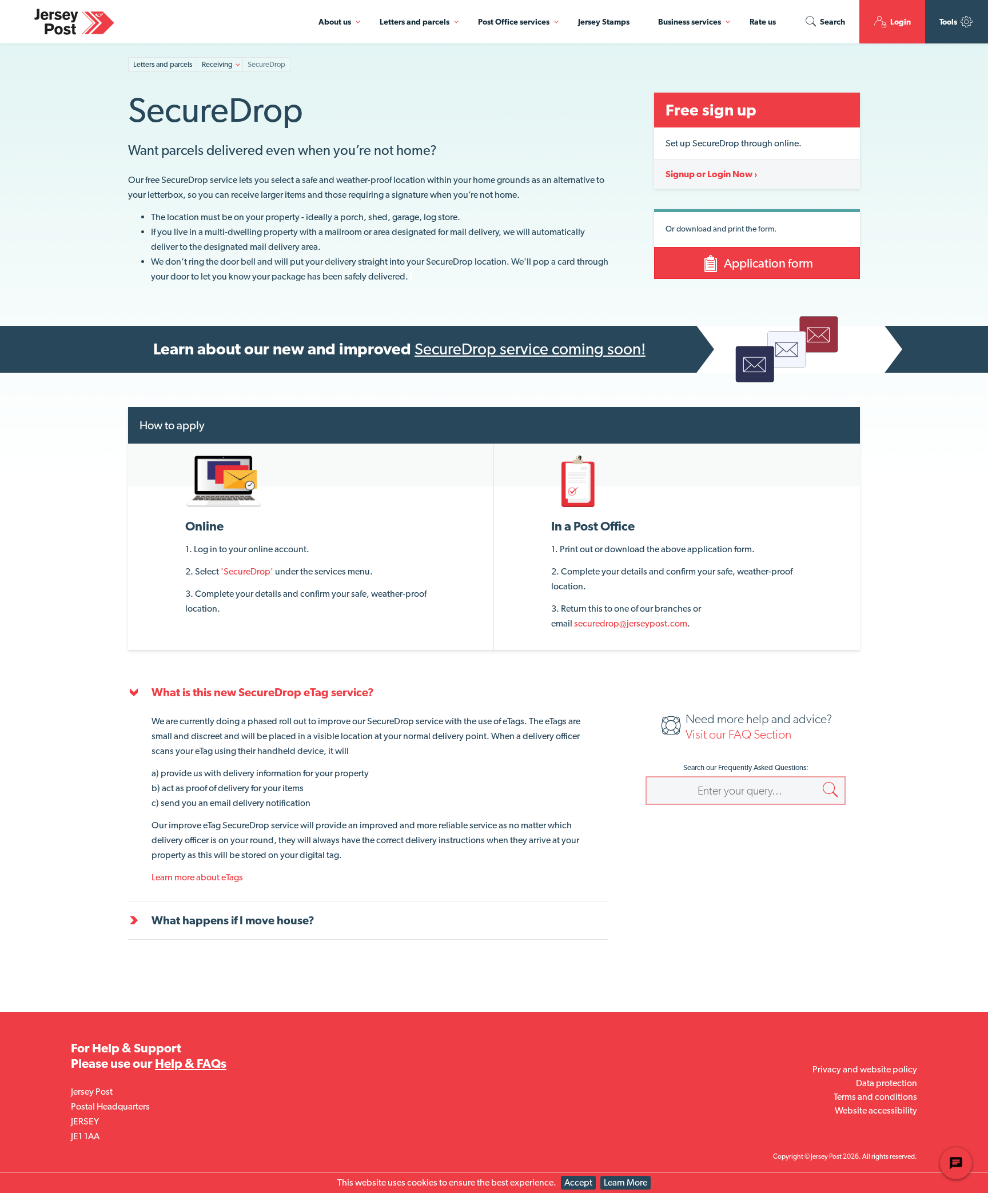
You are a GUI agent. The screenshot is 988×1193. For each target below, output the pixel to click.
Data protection (886, 1083)
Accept (578, 1182)
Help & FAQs (190, 1063)
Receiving (217, 64)
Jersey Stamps (604, 21)
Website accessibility (876, 1110)
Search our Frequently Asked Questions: (745, 767)
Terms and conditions (875, 1096)
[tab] (368, 692)
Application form (767, 263)
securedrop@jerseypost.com (630, 623)
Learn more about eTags (197, 877)
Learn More (625, 1182)
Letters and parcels (414, 21)
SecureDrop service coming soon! (530, 348)
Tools (949, 21)
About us (334, 21)
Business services (689, 21)
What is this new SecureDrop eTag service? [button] (263, 692)
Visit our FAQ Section (738, 734)
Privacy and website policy (864, 1069)
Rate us (763, 21)
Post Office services (513, 21)
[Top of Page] (304, 64)
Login (900, 21)
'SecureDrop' (247, 571)
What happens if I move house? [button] (233, 920)
